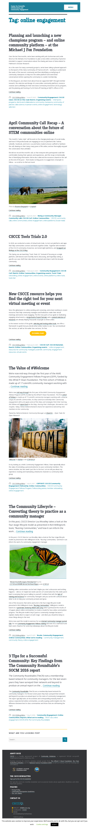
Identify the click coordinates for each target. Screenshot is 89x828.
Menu (70, 7)
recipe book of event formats (37, 317)
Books (39, 635)
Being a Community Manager (49, 216)
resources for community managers (22, 350)
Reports (23, 718)
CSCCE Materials (56, 345)
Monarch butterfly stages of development (23, 582)
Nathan (20, 459)
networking (13, 276)
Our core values (17, 793)
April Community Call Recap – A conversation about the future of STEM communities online (36, 128)
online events (38, 276)
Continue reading (15, 92)
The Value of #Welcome (29, 368)
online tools (60, 276)
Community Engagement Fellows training (31, 623)
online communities (19, 221)
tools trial (12, 278)
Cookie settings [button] (42, 824)
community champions (44, 102)
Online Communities (41, 218)
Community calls (15, 218)
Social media (60, 221)
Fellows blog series (39, 488)
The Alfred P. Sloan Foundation (61, 761)
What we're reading (34, 638)
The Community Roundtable (39, 720)
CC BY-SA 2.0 (31, 459)
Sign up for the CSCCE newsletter (20, 779)
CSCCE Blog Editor (18, 97)
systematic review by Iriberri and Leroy (30, 608)
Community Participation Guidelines (23, 791)
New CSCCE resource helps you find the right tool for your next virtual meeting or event (36, 299)
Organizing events (43, 100)
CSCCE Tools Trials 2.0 (28, 236)
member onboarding (54, 488)
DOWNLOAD (38, 333)
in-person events (31, 105)
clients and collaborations (25, 102)
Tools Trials (56, 273)
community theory (16, 640)
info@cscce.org (25, 808)
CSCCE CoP (27, 218)
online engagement (45, 105)
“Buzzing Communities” (41, 605)
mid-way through (22, 392)
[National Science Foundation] (37, 769)
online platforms (49, 221)
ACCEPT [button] (54, 824)
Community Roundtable (20, 691)
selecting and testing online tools (44, 324)
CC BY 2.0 (46, 584)
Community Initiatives (48, 756)
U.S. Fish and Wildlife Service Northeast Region (24, 584)
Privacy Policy (16, 790)
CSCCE (13, 8)
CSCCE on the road (21, 100)
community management (54, 638)
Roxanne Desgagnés (21, 206)
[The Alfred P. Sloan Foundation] (21, 769)
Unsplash (33, 206)
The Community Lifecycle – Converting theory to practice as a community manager (37, 511)
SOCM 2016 (23, 720)
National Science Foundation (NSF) (41, 763)
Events (32, 100)
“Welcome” (12, 459)
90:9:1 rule (49, 718)
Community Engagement (48, 97)
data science (20, 105)
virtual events (21, 352)
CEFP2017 (40, 484)
